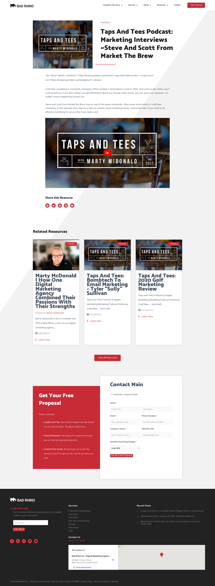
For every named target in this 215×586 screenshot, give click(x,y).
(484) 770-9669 (76, 541)
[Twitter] (30, 541)
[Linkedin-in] (18, 541)
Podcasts (105, 23)
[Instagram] (24, 541)
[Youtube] (36, 541)
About (146, 5)
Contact (177, 5)
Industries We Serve (111, 5)
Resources (161, 5)
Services (131, 5)
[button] (47, 205)
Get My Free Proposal (121, 455)
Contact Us (74, 537)
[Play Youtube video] (107, 153)
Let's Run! (19, 529)
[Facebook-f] (12, 541)
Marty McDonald (55, 313)
